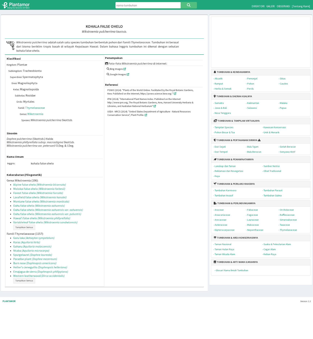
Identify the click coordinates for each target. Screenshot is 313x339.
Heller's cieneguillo (40, 267)
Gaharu (32, 246)
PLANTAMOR (9, 301)
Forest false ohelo (38, 193)
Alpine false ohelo (39, 184)
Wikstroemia (35, 114)
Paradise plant (35, 259)
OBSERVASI (283, 6)
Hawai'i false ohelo (41, 218)
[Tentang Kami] (301, 6)
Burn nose (35, 263)
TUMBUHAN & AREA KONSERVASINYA (237, 237)
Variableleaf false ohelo (45, 222)
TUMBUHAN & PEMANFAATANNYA (235, 159)
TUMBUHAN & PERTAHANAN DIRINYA (236, 140)
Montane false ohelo (41, 201)
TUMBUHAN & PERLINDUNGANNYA (236, 203)
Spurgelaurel (32, 255)
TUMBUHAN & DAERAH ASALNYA (234, 96)
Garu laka (34, 238)
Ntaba (31, 250)
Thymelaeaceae (35, 107)
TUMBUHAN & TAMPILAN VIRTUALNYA (238, 120)
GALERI (270, 6)
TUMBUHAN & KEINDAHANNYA (233, 72)
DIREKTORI (258, 6)
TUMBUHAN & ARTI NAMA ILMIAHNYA (237, 262)
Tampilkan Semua (24, 227)
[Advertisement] (261, 40)
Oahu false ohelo (39, 205)
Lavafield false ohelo (40, 197)
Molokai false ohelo (39, 189)
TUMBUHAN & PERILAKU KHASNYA (235, 183)
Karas (26, 242)
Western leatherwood (39, 276)
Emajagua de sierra (40, 271)
